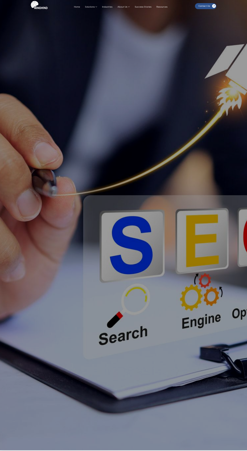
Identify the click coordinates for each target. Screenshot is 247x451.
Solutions (90, 6)
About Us (122, 6)
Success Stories (143, 6)
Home (77, 6)
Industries (107, 6)
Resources (162, 6)
